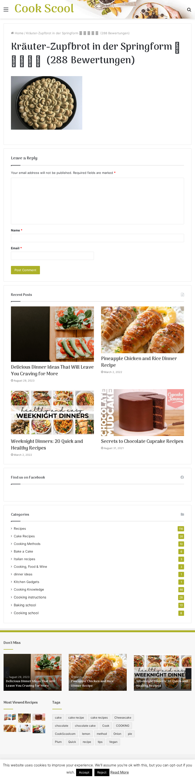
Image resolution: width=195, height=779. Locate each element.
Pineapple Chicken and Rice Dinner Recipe (139, 362)
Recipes (20, 528)
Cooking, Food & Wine (30, 566)
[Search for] (189, 11)
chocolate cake (85, 725)
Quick (72, 742)
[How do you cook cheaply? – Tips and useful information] (24, 728)
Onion (117, 733)
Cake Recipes (24, 536)
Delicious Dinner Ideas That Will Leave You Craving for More (52, 371)
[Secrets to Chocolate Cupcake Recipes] (142, 412)
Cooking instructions (30, 597)
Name (16, 230)
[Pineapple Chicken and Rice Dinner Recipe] (142, 329)
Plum (58, 742)
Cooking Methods (27, 544)
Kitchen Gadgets (26, 582)
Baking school (25, 605)
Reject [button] (102, 772)
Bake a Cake (23, 551)
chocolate (61, 725)
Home (19, 33)
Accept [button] (84, 772)
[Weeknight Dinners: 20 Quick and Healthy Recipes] (52, 412)
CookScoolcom (65, 733)
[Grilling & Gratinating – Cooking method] (39, 729)
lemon (86, 733)
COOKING (122, 725)
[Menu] (6, 11)
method (102, 733)
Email (16, 248)
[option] (33, 672)
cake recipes (99, 717)
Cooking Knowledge (29, 589)
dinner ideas (23, 574)
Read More (119, 772)
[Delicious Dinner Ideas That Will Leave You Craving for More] (52, 334)
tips (100, 742)
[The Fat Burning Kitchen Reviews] (10, 717)
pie (130, 733)
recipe (87, 742)
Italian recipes (24, 559)
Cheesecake (122, 717)
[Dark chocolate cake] (24, 718)
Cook (105, 725)
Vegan (113, 742)
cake (58, 717)
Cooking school (26, 613)
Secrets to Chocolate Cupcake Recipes (142, 442)
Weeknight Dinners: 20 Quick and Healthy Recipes (47, 445)
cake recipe (76, 717)
